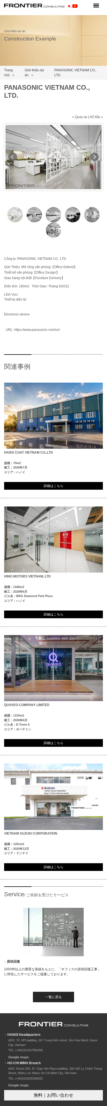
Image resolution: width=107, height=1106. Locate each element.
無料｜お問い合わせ (53, 1095)
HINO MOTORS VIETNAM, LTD (27, 576)
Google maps (18, 1057)
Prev (12, 156)
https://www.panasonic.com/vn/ (37, 330)
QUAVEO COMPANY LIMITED (26, 705)
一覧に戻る (53, 997)
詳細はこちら (53, 486)
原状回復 (13, 961)
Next (94, 156)
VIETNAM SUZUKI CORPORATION (30, 833)
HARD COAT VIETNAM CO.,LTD (28, 452)
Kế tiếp (95, 117)
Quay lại (81, 117)
